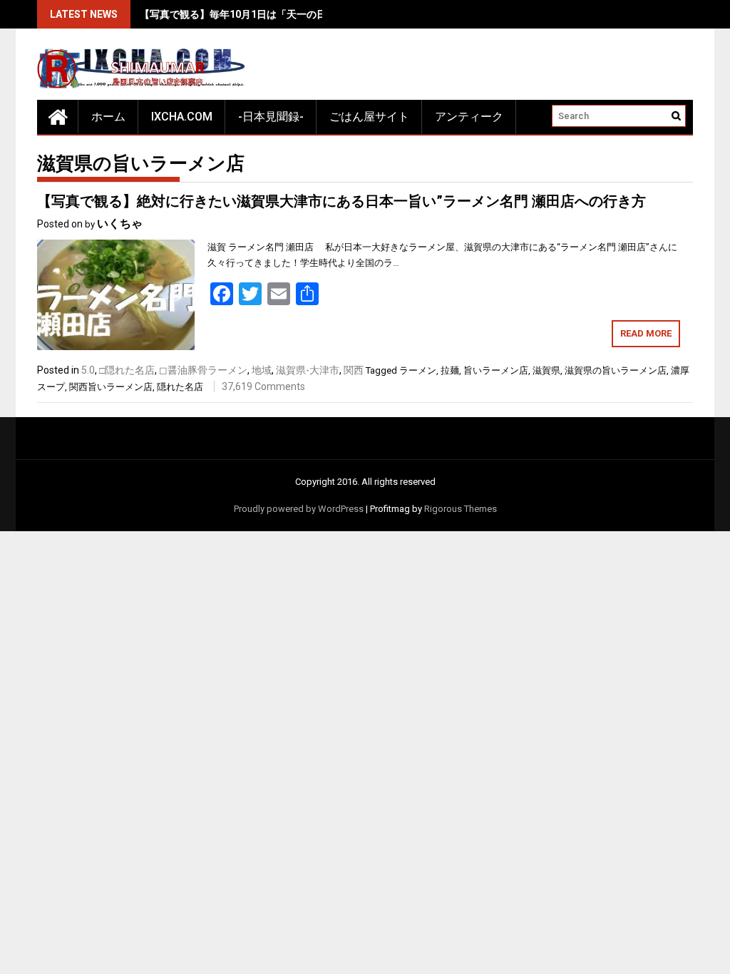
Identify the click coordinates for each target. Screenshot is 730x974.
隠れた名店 (180, 386)
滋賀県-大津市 (307, 370)
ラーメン (417, 370)
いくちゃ (120, 223)
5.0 (88, 370)
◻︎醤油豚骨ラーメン (203, 370)
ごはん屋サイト (369, 116)
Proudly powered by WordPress (299, 508)
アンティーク (469, 116)
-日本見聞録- (271, 116)
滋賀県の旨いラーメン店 (616, 370)
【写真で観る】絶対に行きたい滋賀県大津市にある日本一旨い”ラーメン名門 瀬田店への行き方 (341, 201)
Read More (646, 333)
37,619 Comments (263, 386)
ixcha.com (181, 116)
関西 (354, 370)
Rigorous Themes (460, 508)
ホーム (108, 116)
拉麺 (450, 370)
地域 (262, 370)
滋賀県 (546, 370)
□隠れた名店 (127, 370)
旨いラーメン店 (495, 370)
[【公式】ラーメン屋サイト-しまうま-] (57, 116)
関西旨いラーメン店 (111, 386)
